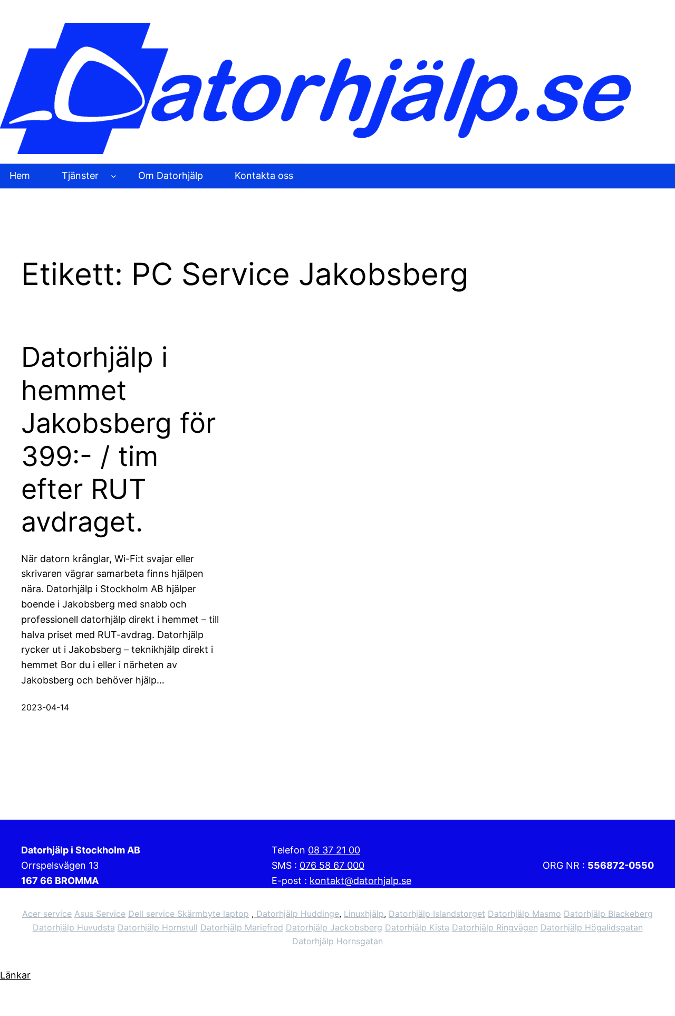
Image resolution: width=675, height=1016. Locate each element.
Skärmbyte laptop (213, 913)
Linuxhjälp (364, 913)
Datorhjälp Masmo (524, 913)
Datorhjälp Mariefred (241, 927)
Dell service (152, 913)
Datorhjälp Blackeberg (608, 913)
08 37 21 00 (334, 850)
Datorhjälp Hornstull (158, 927)
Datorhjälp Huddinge (296, 913)
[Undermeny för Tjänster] (114, 176)
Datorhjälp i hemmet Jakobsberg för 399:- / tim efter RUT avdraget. (118, 439)
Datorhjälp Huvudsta (74, 927)
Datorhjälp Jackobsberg (334, 927)
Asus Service (100, 913)
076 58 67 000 (332, 865)
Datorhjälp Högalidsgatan (592, 927)
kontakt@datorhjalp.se (360, 880)
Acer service (47, 913)
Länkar (15, 975)
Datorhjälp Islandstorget (437, 913)
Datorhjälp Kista (417, 927)
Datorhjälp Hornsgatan (337, 941)
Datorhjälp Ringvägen (495, 927)
